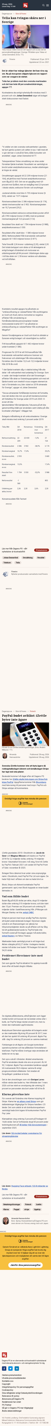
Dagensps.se (7, 14)
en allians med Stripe (26, 1101)
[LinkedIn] (17, 1368)
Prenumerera (41, 550)
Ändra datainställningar (12, 1411)
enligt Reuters (8, 936)
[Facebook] (4, 1368)
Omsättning (28, 558)
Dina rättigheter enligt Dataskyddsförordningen (22, 1393)
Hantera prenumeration (12, 1375)
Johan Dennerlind (10, 558)
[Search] (43, 5)
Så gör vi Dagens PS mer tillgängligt (17, 1408)
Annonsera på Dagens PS (13, 1399)
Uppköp (37, 1209)
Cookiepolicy (7, 1390)
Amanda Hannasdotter (20, 1218)
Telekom (7, 563)
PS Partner (6, 1405)
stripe (26, 1209)
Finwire (14, 572)
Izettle (38, 1204)
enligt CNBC (28, 912)
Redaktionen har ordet (11, 1402)
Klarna (6, 1209)
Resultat (41, 558)
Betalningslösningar (11, 1204)
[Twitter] (10, 1368)
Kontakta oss (7, 1381)
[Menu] (47, 5)
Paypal (16, 1209)
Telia (18, 563)
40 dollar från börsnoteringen (32, 1125)
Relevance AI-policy (10, 1396)
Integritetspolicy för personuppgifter (18, 1387)
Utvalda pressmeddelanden (14, 1378)
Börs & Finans (21, 14)
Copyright (6, 1384)
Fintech (33, 711)
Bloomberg (41, 782)
